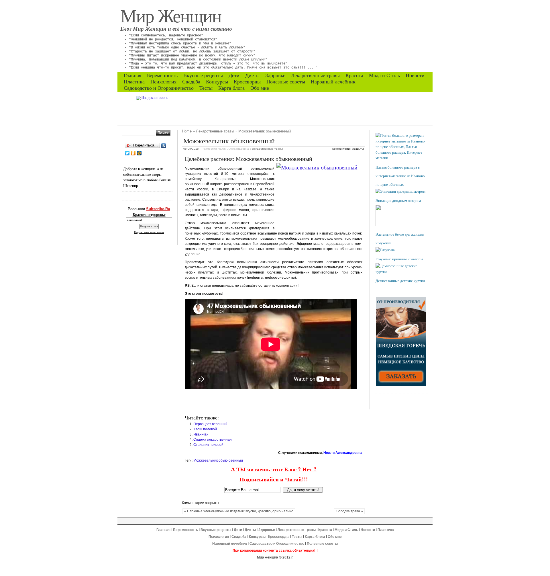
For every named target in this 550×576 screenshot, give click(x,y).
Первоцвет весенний (210, 424)
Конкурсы (217, 82)
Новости (415, 75)
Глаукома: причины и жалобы (399, 258)
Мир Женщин (170, 15)
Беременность (162, 75)
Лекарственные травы (315, 75)
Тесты (206, 88)
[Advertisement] (252, 402)
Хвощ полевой (205, 429)
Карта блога (231, 88)
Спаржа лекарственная (212, 440)
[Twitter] (127, 153)
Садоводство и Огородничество (159, 88)
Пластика (134, 82)
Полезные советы (285, 82)
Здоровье (275, 75)
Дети (234, 75)
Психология (163, 82)
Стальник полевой (208, 445)
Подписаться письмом (149, 232)
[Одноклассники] (133, 153)
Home (187, 131)
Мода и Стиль (384, 75)
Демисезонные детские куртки (400, 280)
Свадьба (191, 82)
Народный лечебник (333, 82)
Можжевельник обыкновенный (218, 460)
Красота (354, 75)
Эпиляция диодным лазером (398, 200)
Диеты (252, 75)
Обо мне (259, 88)
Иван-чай (201, 434)
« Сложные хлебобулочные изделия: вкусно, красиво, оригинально (238, 511)
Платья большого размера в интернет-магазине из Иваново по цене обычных (400, 176)
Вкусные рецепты (203, 75)
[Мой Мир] (139, 153)
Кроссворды (247, 82)
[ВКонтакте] (164, 145)
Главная (132, 75)
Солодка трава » (349, 511)
